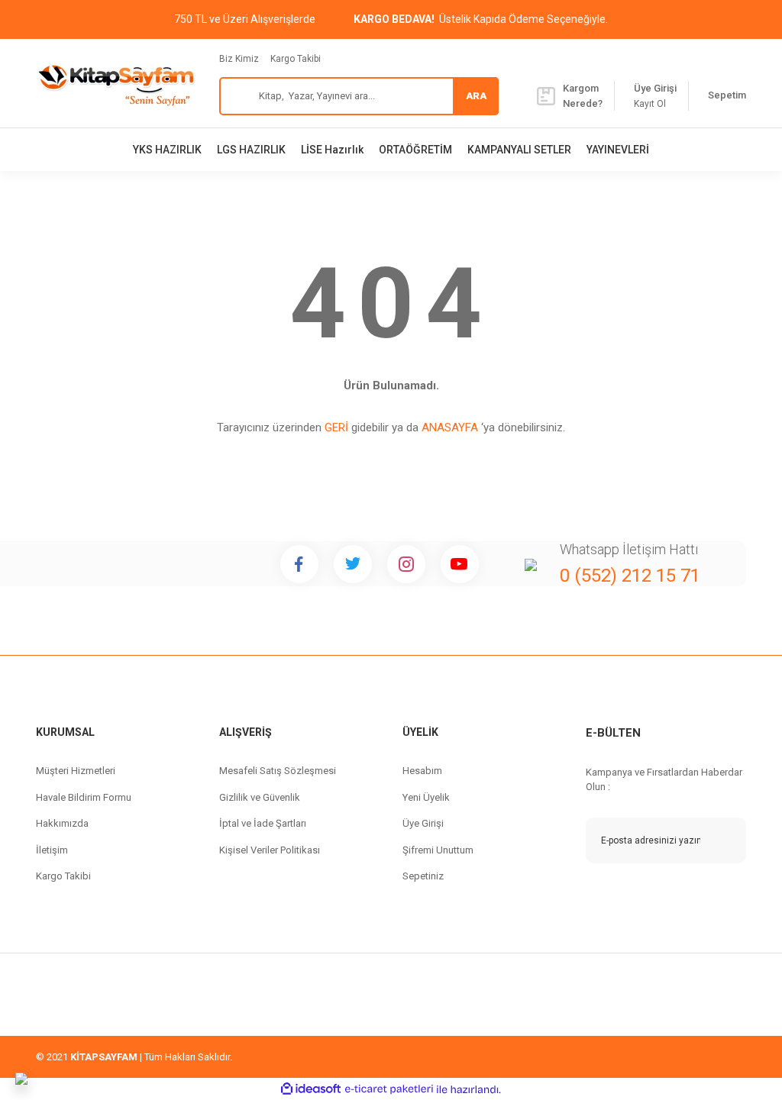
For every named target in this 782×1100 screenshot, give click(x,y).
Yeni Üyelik (426, 797)
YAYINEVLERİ (617, 150)
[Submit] (723, 840)
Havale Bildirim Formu (83, 797)
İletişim (52, 850)
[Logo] (116, 83)
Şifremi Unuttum (437, 850)
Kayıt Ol (650, 103)
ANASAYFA (450, 427)
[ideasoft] (310, 1089)
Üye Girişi (423, 823)
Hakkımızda (62, 823)
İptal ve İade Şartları (262, 823)
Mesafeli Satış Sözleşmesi (277, 770)
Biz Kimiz (239, 58)
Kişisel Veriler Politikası (269, 850)
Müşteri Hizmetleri (75, 770)
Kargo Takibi (295, 58)
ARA (476, 96)
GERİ (336, 427)
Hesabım (422, 770)
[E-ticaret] (389, 1089)
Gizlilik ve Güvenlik (259, 797)
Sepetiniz (423, 876)
